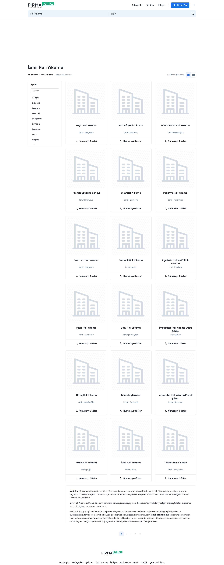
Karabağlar (178, 132)
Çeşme (35, 139)
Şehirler (150, 5)
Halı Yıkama (47, 74)
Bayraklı (36, 113)
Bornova (36, 129)
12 (135, 533)
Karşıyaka (178, 199)
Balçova (36, 103)
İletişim (161, 5)
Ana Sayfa (33, 74)
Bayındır (36, 108)
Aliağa (35, 97)
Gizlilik (144, 562)
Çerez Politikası (157, 562)
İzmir (81, 132)
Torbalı (178, 267)
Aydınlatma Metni (129, 562)
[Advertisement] (112, 38)
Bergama (37, 118)
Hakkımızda (102, 562)
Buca (34, 134)
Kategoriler (137, 5)
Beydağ (36, 124)
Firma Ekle (182, 5)
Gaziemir (89, 334)
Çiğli (89, 469)
